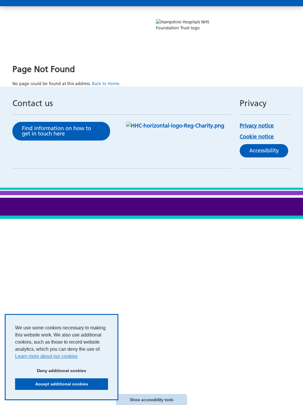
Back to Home (105, 83)
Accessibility (264, 150)
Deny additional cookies (50, 370)
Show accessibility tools (151, 399)
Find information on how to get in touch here (56, 131)
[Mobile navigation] (284, 3)
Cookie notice (257, 136)
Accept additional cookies (51, 384)
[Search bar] (269, 3)
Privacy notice (257, 125)
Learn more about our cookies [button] (46, 356)
